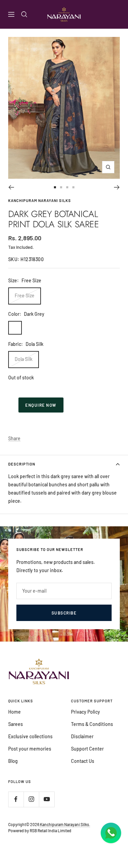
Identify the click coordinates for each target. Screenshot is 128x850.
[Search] (24, 14)
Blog (13, 761)
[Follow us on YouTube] (46, 799)
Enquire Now (41, 405)
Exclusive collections (30, 736)
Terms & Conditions (92, 724)
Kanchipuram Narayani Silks (39, 200)
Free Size (24, 295)
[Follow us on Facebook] (16, 799)
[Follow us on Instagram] (31, 799)
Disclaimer (82, 736)
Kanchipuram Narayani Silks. (64, 824)
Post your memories (29, 749)
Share (14, 438)
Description (21, 464)
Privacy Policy (85, 712)
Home (14, 712)
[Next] (117, 187)
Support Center (87, 749)
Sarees (15, 724)
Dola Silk (23, 359)
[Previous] (11, 187)
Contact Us (82, 761)
